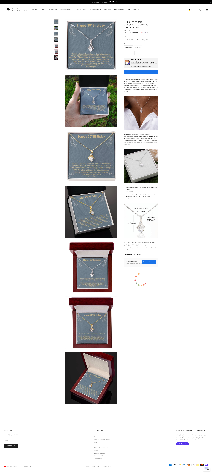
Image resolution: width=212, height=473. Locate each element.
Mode (44, 9)
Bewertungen (81, 9)
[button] (141, 33)
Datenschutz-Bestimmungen (101, 448)
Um (129, 9)
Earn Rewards (119, 9)
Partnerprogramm (98, 437)
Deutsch (26, 466)
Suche (95, 442)
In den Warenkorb (141, 72)
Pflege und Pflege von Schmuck (102, 439)
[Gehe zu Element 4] (56, 39)
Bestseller (53, 9)
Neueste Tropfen (66, 9)
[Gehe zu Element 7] (56, 57)
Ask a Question (150, 262)
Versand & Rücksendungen (101, 445)
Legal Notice (97, 450)
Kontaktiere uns (98, 458)
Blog (95, 434)
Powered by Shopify (106, 466)
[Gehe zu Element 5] (56, 45)
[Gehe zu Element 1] (56, 21)
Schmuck (35, 9)
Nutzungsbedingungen (100, 453)
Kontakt (136, 9)
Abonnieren (10, 446)
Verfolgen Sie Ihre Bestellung (100, 9)
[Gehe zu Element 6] (56, 51)
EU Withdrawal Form (99, 456)
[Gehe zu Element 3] (56, 33)
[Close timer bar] (210, 2)
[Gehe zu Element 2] (56, 27)
